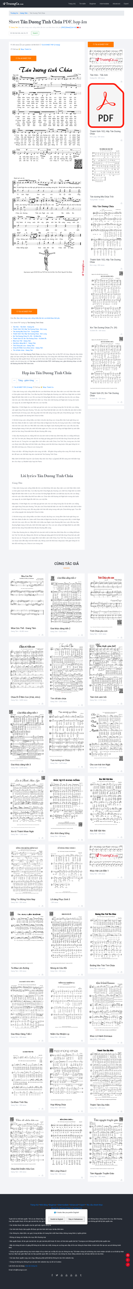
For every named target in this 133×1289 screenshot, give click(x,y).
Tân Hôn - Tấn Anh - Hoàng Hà (23, 327)
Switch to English (56, 1219)
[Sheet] (67, 27)
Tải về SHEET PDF (24, 58)
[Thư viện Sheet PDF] (13, 4)
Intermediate (104, 4)
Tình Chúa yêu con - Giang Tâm (23, 346)
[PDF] (63, 27)
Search (35, 33)
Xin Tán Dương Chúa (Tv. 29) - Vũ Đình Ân (27, 336)
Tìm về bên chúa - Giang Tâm (23, 350)
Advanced (116, 4)
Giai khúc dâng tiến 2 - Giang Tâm (24, 343)
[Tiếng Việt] (78, 27)
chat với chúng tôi (31, 1266)
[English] (80, 27)
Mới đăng (44, 1205)
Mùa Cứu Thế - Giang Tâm (22, 341)
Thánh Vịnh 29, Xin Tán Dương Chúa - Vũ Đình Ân (29, 338)
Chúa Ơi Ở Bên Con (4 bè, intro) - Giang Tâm (28, 348)
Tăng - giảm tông (26, 380)
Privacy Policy (65, 1208)
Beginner (93, 4)
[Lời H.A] (73, 27)
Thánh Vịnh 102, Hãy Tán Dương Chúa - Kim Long (30, 329)
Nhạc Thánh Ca (26, 49)
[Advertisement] (47, 291)
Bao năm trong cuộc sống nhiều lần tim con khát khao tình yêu (38, 318)
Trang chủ (72, 4)
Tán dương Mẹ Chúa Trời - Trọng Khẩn (26, 331)
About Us (54, 1208)
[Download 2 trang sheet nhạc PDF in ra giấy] (128, 1255)
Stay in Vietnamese (76, 1219)
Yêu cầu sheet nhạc (94, 1205)
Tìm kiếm (82, 4)
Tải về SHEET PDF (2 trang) (51, 45)
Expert (126, 4)
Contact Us (77, 1208)
